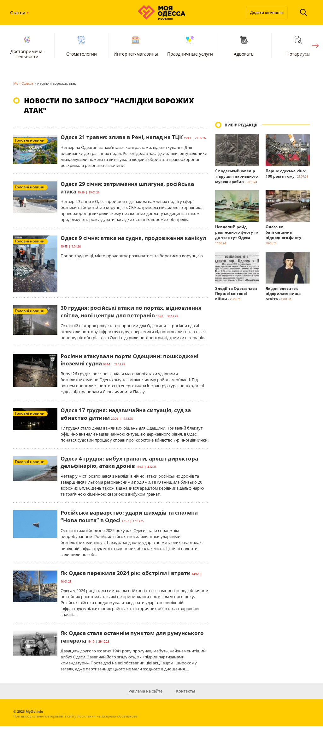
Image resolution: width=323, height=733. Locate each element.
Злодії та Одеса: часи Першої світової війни (236, 294)
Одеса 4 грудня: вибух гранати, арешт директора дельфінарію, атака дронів (129, 462)
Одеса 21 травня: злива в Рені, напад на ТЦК (122, 137)
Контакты (185, 691)
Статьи (17, 12)
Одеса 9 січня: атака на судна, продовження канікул (133, 237)
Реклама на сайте (145, 691)
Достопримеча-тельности (27, 53)
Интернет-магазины (136, 54)
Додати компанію (267, 12)
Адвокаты (244, 54)
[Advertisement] (262, 420)
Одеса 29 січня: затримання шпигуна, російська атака (127, 187)
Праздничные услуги (190, 54)
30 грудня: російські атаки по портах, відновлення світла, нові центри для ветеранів (131, 311)
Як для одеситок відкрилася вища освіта (283, 294)
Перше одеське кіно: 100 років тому (286, 173)
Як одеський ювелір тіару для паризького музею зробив (236, 176)
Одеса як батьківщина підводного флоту (283, 232)
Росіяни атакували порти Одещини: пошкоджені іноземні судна (129, 359)
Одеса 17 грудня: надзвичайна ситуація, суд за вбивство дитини (126, 413)
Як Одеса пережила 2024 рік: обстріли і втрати (126, 573)
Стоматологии (81, 54)
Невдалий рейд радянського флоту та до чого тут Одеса (236, 232)
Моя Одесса (23, 83)
